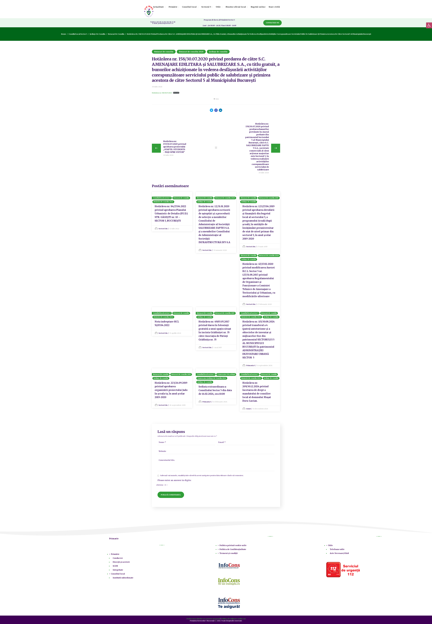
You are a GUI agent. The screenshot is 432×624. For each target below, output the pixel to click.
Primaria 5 (250, 365)
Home (63, 34)
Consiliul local (118, 574)
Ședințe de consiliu (97, 34)
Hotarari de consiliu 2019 (269, 198)
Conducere (118, 558)
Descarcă (176, 93)
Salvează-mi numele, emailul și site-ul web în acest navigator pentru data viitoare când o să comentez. (202, 475)
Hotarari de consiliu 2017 (225, 313)
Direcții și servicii (121, 562)
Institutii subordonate (123, 578)
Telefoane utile (337, 549)
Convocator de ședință (226, 374)
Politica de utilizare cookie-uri (233, 619)
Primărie (115, 554)
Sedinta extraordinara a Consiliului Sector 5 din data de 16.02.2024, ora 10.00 (215, 390)
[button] (272, 23)
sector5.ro (163, 229)
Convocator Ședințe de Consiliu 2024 (211, 378)
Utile (330, 545)
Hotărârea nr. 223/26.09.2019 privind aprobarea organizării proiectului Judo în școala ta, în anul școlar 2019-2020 (171, 390)
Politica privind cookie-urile (232, 545)
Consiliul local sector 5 (78, 34)
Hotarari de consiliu (116, 34)
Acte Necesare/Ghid (339, 553)
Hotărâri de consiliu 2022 (163, 202)
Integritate (118, 570)
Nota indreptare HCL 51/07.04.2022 (167, 323)
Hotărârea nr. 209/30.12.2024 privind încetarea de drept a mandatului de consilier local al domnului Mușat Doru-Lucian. (256, 391)
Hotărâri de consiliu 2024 (251, 317)
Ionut (248, 409)
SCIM (115, 566)
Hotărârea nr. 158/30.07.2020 (162, 93)
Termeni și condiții (228, 553)
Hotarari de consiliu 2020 (191, 52)
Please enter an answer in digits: (174, 480)
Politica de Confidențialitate (232, 549)
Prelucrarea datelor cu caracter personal (203, 619)
